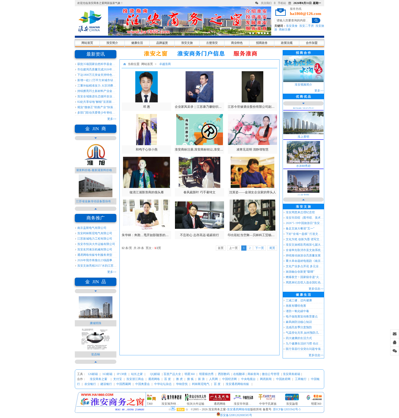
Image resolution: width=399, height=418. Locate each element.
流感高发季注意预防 (299, 327)
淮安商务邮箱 (291, 374)
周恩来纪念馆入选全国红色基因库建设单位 (305, 282)
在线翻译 (239, 374)
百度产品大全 (172, 374)
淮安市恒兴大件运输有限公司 (96, 244)
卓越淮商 (165, 64)
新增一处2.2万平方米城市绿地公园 (96, 80)
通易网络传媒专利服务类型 (94, 254)
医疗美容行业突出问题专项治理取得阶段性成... (305, 349)
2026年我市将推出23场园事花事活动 (96, 260)
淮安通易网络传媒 (237, 384)
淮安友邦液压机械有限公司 (94, 249)
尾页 (272, 248)
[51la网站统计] (173, 409)
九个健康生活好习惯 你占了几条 (305, 343)
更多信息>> (316, 288)
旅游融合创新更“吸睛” (300, 271)
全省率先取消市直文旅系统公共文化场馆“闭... (305, 250)
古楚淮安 (212, 42)
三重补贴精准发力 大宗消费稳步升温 (96, 85)
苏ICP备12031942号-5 (286, 409)
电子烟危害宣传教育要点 (302, 316)
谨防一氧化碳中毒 (297, 311)
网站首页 (87, 42)
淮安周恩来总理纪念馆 (300, 212)
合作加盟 (312, 42)
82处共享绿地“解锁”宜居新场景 (96, 101)
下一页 (259, 248)
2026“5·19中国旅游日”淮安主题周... (305, 223)
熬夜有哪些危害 (296, 305)
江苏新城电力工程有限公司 (94, 238)
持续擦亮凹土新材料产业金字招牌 (96, 91)
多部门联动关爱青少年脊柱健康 (96, 112)
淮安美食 (292, 25)
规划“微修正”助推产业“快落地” (96, 107)
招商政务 (262, 42)
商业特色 (237, 42)
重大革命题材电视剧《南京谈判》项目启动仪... (305, 260)
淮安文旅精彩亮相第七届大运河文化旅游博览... (305, 244)
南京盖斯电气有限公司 (91, 227)
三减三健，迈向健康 (299, 300)
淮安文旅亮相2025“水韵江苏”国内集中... (96, 265)
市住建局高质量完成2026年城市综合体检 (96, 69)
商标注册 (285, 29)
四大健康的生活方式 (299, 338)
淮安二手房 (306, 25)
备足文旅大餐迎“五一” (300, 228)
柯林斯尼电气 (200, 384)
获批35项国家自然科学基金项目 (96, 64)
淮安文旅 (187, 42)
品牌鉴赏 (162, 42)
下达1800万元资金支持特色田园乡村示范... (96, 74)
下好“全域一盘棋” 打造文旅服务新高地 (305, 233)
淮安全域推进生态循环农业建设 (96, 96)
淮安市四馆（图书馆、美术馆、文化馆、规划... (305, 217)
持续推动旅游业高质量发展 (303, 255)
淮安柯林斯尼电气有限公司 (94, 233)
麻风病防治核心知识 (299, 322)
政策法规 (287, 42)
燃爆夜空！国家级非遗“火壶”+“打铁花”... (305, 277)
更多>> (111, 118)
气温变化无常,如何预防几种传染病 (305, 332)
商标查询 (253, 374)
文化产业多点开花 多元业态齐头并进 (305, 266)
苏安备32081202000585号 (236, 415)
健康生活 (137, 42)
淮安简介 (112, 42)
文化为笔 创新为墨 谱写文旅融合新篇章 (305, 239)
